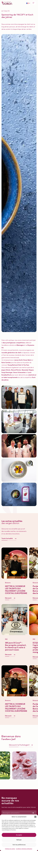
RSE (6, 639)
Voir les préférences (19, 845)
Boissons (8, 583)
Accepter (19, 835)
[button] (35, 817)
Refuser (19, 840)
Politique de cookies (10, 848)
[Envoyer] (33, 813)
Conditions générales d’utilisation (24, 848)
